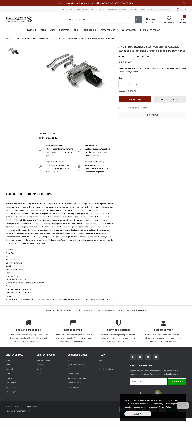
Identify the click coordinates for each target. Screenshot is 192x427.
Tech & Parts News (137, 9)
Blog (100, 360)
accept (138, 413)
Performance (42, 365)
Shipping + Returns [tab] (39, 194)
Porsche (31, 30)
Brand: (121, 56)
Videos (101, 365)
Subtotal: (122, 91)
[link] (14, 51)
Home (8, 38)
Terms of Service (75, 383)
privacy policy (165, 407)
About (102, 9)
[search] (138, 19)
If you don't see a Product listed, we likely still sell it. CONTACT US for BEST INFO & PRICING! (96, 3)
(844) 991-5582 (48, 137)
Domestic (64, 30)
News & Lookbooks (150, 30)
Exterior (40, 374)
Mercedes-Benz (109, 30)
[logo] (19, 19)
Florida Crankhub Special (86, 9)
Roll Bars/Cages (43, 360)
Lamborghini (89, 30)
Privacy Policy (73, 387)
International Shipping (77, 378)
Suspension (42, 378)
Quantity (122, 78)
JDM (52, 30)
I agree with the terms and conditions (136, 108)
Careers (71, 369)
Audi (76, 30)
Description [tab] (14, 194)
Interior (40, 369)
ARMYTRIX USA (142, 56)
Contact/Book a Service (116, 9)
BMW (43, 30)
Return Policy (73, 374)
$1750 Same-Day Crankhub (159, 9)
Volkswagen (129, 30)
